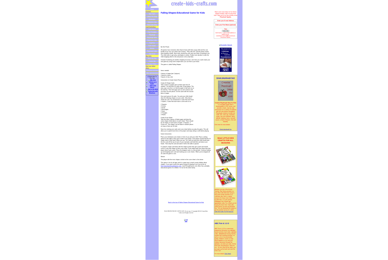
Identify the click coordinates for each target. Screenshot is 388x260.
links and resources (152, 73)
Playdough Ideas (152, 37)
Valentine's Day (152, 22)
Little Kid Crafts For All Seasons (224, 211)
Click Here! (228, 253)
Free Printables (152, 32)
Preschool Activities (152, 70)
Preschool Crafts (152, 51)
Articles (152, 48)
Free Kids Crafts (152, 40)
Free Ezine (152, 54)
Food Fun (152, 43)
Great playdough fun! (225, 78)
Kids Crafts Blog (152, 25)
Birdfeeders (152, 19)
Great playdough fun (225, 129)
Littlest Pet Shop (152, 16)
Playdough (152, 35)
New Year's (152, 14)
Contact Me (152, 61)
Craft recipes (152, 45)
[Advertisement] (178, 30)
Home (152, 9)
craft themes (152, 29)
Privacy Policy (152, 64)
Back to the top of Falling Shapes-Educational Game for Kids (186, 202)
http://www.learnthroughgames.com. (171, 166)
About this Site (152, 58)
